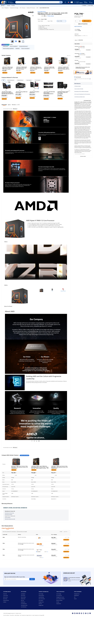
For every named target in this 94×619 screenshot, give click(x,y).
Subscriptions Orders (24, 605)
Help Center (5, 593)
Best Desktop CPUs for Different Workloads (81, 91)
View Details (88, 49)
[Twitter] (74, 613)
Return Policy (5, 598)
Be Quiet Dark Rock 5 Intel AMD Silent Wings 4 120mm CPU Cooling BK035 (63, 92)
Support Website (7, 517)
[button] (10, 2)
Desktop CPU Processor (31, 7)
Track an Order (5, 595)
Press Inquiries (41, 600)
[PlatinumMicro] (43, 550)
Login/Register (23, 593)
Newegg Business (76, 593)
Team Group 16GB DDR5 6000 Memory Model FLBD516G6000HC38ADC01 (49, 92)
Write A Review (83, 156)
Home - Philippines (5, 7)
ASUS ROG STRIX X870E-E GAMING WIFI (34, 92)
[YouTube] (83, 613)
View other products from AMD (10, 519)
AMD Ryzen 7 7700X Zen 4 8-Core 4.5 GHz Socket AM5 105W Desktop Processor (36, 68)
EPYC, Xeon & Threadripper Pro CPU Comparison (82, 94)
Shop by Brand (58, 603)
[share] (33, 15)
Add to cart (86, 21)
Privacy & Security (6, 600)
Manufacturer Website (8, 514)
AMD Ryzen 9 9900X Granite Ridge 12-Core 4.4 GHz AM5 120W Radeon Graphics (7, 68)
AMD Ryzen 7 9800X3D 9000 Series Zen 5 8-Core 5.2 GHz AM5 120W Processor (21, 68)
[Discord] (88, 613)
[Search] (60, 2)
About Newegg (41, 593)
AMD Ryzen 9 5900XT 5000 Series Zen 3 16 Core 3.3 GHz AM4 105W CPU (49, 68)
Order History (23, 595)
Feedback (15, 108)
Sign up (32, 579)
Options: (42, 19)
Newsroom (40, 603)
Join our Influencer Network (60, 598)
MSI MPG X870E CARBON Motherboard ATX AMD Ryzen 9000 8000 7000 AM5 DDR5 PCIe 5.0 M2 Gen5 (7, 92)
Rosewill (75, 598)
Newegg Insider (41, 605)
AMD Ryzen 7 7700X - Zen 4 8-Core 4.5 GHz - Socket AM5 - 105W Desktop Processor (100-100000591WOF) (59, 467)
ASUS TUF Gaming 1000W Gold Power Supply (21, 92)
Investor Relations (41, 595)
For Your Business (59, 595)
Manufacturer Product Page (9, 512)
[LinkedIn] (79, 613)
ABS (74, 597)
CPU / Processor (22, 7)
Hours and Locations (42, 598)
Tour (52, 290)
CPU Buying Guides (77, 86)
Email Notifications (24, 603)
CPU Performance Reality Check (79, 96)
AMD (37, 7)
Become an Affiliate (59, 600)
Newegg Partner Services (60, 597)
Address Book (23, 598)
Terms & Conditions (6, 615)
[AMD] (31, 12)
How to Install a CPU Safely (78, 88)
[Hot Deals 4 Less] (43, 544)
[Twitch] (85, 613)
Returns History (23, 597)
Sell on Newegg (58, 593)
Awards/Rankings (41, 597)
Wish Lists (22, 600)
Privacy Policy (12, 615)
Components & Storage (14, 7)
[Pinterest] (81, 613)
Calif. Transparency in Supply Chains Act (26, 615)
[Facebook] (72, 613)
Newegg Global (76, 595)
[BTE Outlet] (43, 556)
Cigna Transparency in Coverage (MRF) (38, 615)
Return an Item (5, 597)
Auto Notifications (23, 606)
